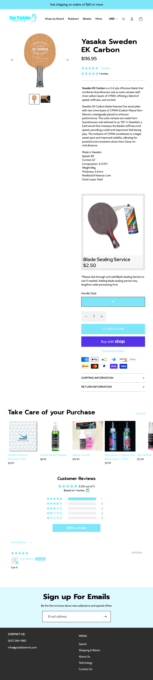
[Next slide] (68, 60)
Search (83, 644)
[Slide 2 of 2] (45, 99)
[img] (19, 553)
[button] (90, 73)
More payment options (113, 350)
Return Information (96, 387)
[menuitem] (98, 19)
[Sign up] (105, 616)
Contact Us (85, 669)
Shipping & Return (89, 650)
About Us (84, 656)
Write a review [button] (76, 528)
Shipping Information (97, 378)
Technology (85, 662)
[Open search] (123, 19)
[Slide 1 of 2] (34, 99)
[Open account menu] (132, 19)
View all (140, 413)
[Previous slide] (11, 60)
